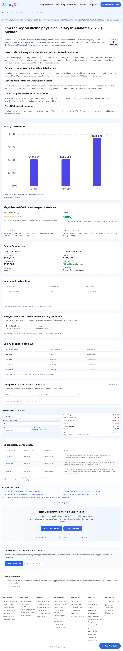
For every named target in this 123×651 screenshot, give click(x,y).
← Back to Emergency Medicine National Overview (20, 401)
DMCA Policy (92, 628)
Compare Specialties (43, 613)
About (90, 601)
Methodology (92, 604)
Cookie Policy (92, 634)
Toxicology (9, 463)
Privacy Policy (92, 613)
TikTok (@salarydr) (112, 601)
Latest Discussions (77, 604)
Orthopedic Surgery (9, 610)
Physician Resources (77, 616)
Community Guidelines (95, 625)
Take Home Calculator (44, 607)
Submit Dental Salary (27, 613)
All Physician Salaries (10, 601)
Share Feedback (76, 610)
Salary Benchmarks (60, 604)
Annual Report (58, 624)
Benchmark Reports (60, 627)
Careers (82, 4)
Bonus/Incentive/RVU (10, 420)
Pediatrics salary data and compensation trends (79, 494)
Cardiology (6, 613)
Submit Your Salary (110, 4)
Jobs (57, 4)
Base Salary (6, 414)
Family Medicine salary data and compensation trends (81, 491)
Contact (90, 607)
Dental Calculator (25, 616)
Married (43, 429)
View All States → (113, 384)
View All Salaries (72, 528)
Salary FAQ (74, 613)
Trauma (8, 471)
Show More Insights (60, 503)
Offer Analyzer (41, 610)
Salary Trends (58, 607)
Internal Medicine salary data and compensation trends (22, 491)
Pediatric (9, 456)
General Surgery (8, 607)
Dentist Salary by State (27, 609)
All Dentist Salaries (26, 601)
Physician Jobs (41, 616)
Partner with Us (93, 610)
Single (36, 429)
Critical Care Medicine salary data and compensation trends (23, 494)
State (4, 427)
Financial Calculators (43, 604)
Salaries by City (8, 604)
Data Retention (93, 631)
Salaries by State (8, 616)
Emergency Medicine (29, 13)
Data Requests (93, 640)
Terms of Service (93, 616)
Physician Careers (60, 601)
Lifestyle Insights (59, 616)
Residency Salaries (9, 619)
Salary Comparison (43, 601)
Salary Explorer (45, 4)
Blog (63, 4)
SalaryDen (72, 4)
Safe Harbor (92, 637)
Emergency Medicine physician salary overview (27, 45)
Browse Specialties (13, 13)
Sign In (93, 4)
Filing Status (36, 427)
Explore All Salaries (34, 564)
